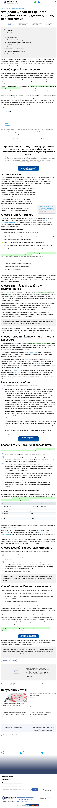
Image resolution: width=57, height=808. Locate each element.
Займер (7, 120)
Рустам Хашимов (11, 24)
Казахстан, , (47, 797)
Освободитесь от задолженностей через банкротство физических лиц (28, 636)
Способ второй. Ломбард (10, 37)
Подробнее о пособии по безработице (14, 48)
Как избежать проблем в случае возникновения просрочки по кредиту (15, 728)
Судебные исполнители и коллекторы (11, 782)
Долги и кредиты (6, 779)
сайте (33, 224)
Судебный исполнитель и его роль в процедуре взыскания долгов (40, 713)
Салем (6, 122)
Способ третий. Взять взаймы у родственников (16, 40)
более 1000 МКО (45, 97)
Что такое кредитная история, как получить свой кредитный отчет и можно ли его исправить (46, 208)
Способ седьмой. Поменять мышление (14, 54)
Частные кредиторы (9, 34)
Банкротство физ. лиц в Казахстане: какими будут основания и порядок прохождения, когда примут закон (42, 729)
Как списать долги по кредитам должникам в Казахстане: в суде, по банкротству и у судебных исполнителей (14, 714)
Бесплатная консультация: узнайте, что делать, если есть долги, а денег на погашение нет (28, 168)
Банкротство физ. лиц (7, 776)
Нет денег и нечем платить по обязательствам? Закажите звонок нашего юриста (28, 439)
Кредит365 (7, 117)
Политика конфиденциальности (25, 797)
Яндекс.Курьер (40, 363)
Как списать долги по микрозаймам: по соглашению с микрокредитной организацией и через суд (13, 705)
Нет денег (5, 660)
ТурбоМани (7, 111)
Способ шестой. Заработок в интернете (14, 51)
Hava (6, 114)
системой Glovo (17, 370)
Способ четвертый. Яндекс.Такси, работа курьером (17, 42)
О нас (3, 785)
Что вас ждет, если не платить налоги (41, 704)
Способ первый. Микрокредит (12, 33)
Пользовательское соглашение (25, 799)
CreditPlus (7, 125)
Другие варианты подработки (12, 44)
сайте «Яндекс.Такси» (31, 352)
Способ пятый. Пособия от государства (14, 47)
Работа (14, 660)
